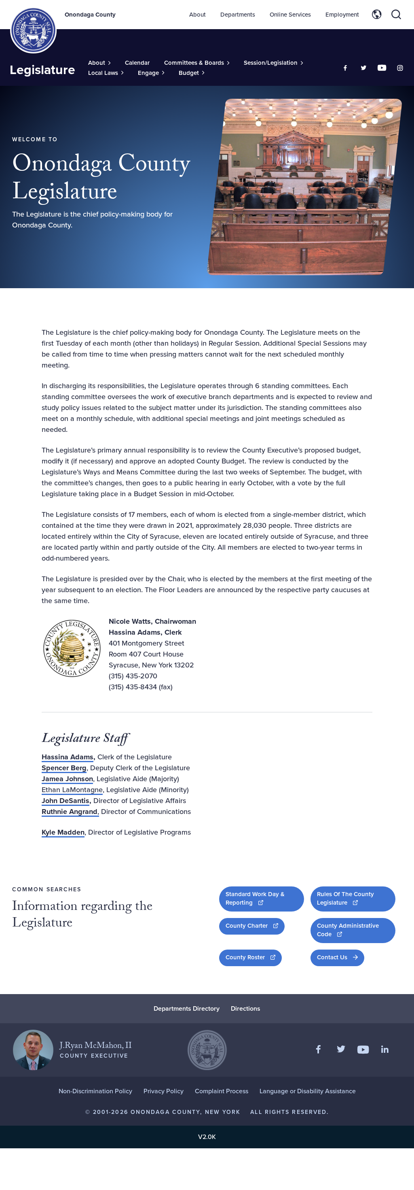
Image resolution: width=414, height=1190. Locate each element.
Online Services (290, 14)
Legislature (42, 69)
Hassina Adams (67, 757)
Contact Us (332, 957)
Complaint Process (221, 1091)
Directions (245, 1008)
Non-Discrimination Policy (95, 1091)
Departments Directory (187, 1008)
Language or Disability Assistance (308, 1091)
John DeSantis (65, 800)
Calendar (137, 62)
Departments (237, 14)
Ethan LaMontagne (72, 789)
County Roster (254, 957)
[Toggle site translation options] (377, 14)
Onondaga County (90, 14)
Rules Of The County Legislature (356, 898)
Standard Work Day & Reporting (265, 898)
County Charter (255, 925)
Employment (342, 14)
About (197, 14)
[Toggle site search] (396, 14)
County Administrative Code (351, 930)
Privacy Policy (164, 1091)
